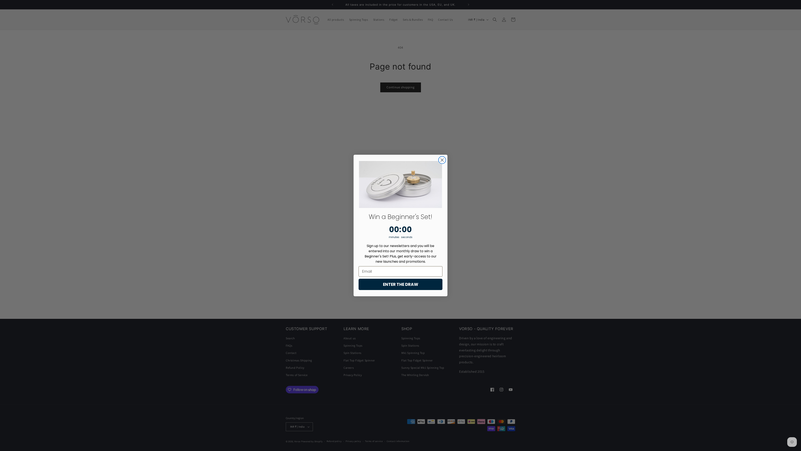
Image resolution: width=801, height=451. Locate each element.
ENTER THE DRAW (400, 284)
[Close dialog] (442, 160)
